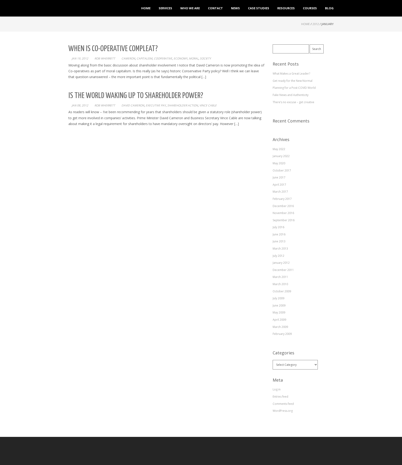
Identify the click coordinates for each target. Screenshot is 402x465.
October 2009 (282, 291)
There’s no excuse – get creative (293, 102)
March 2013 (280, 249)
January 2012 (281, 263)
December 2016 (283, 206)
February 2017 (282, 199)
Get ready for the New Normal (292, 81)
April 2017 (279, 185)
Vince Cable (208, 105)
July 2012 (278, 256)
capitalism (144, 58)
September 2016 (284, 220)
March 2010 (280, 284)
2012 (315, 24)
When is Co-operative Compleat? (113, 49)
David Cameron (132, 105)
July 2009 (278, 298)
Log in (277, 389)
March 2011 (280, 277)
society (205, 58)
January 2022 (281, 156)
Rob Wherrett (104, 58)
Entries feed (280, 397)
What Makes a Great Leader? (291, 74)
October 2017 (282, 170)
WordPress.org (283, 411)
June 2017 (279, 177)
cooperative (163, 58)
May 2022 (279, 149)
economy (181, 58)
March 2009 (280, 327)
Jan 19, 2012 (80, 58)
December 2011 (283, 270)
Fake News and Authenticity (290, 95)
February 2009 (282, 334)
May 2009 (279, 312)
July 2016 (278, 227)
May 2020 (279, 163)
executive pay (156, 105)
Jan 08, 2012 (80, 105)
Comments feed (283, 404)
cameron (128, 58)
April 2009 (279, 320)
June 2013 (279, 241)
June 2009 (279, 305)
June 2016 (279, 234)
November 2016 (283, 213)
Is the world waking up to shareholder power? (135, 96)
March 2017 (280, 192)
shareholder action (182, 105)
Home (305, 24)
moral (193, 58)
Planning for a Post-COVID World (294, 88)
